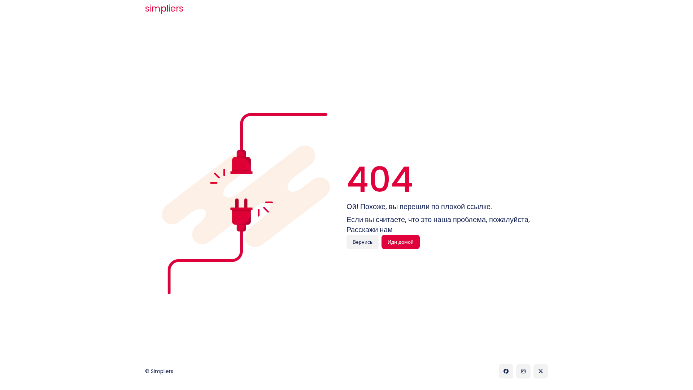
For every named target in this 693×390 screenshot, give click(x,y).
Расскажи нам (369, 230)
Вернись (362, 242)
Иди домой (401, 242)
